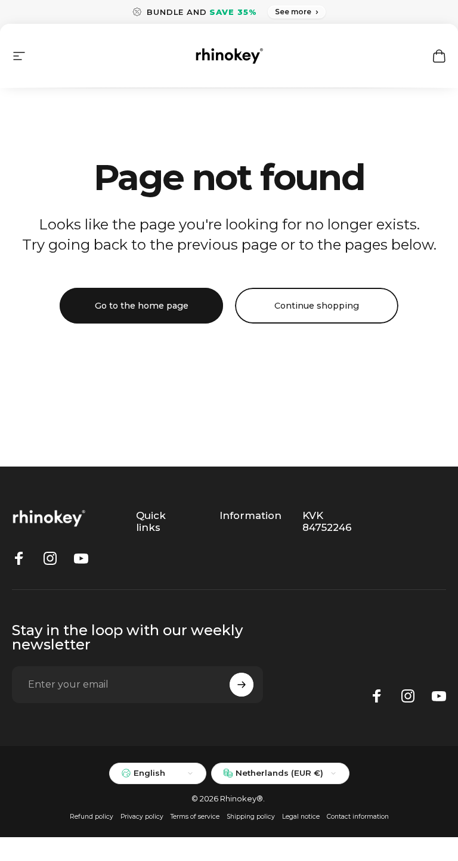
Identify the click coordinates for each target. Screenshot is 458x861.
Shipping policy (251, 816)
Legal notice (301, 816)
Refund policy (91, 816)
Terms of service (195, 816)
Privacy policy (141, 816)
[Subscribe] (241, 685)
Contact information (358, 816)
